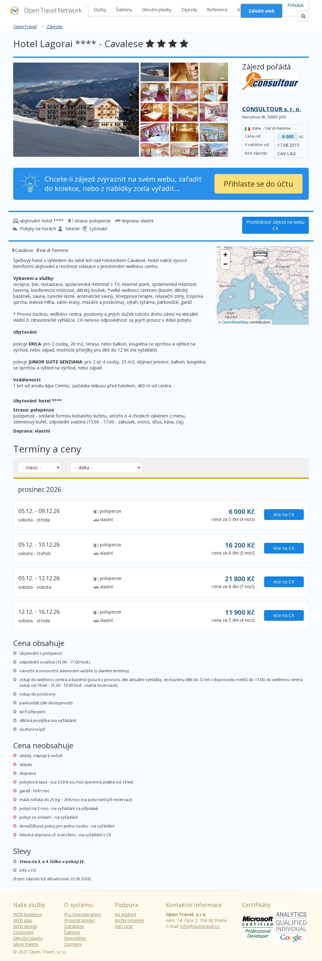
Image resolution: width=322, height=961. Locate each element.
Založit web (261, 11)
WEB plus (22, 920)
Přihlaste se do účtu (258, 183)
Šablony (124, 10)
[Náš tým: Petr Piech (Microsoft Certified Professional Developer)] (258, 927)
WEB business (27, 914)
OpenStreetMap (235, 322)
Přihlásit (295, 5)
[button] (260, 256)
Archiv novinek (129, 920)
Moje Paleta (25, 944)
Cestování (23, 932)
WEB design (25, 926)
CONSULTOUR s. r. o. (271, 109)
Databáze (74, 926)
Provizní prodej (79, 920)
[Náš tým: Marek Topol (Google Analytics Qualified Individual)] (291, 927)
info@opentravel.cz (199, 926)
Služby (99, 10)
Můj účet (124, 926)
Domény (73, 944)
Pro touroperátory (82, 914)
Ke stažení (125, 914)
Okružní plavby (156, 10)
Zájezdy (189, 10)
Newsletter (75, 938)
